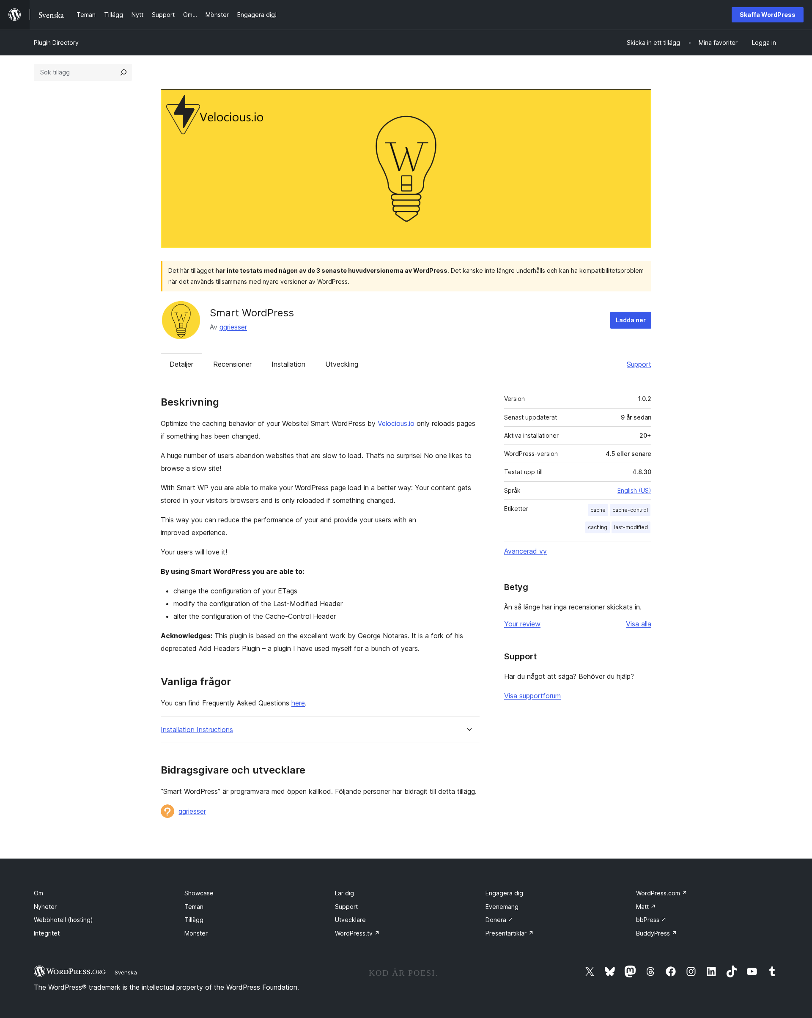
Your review (522, 624)
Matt (646, 906)
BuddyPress (656, 933)
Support (639, 364)
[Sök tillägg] (123, 72)
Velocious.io (396, 423)
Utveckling (341, 364)
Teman (193, 906)
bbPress (651, 919)
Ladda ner (631, 320)
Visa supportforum (532, 695)
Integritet (47, 933)
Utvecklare (350, 919)
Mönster (196, 933)
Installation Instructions (197, 730)
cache (598, 510)
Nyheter (45, 906)
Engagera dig (504, 893)
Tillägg (193, 919)
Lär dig (344, 893)
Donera (499, 919)
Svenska (126, 972)
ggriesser (233, 327)
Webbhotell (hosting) (63, 919)
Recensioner (232, 364)
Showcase (199, 893)
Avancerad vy (525, 551)
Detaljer (181, 364)
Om (38, 893)
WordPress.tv (357, 933)
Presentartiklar (510, 933)
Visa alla (638, 624)
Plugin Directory (56, 42)
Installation (288, 364)
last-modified (631, 527)
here (298, 703)
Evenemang (502, 906)
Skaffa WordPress (768, 14)
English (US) (634, 490)
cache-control (630, 510)
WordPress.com (661, 893)
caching (597, 527)
